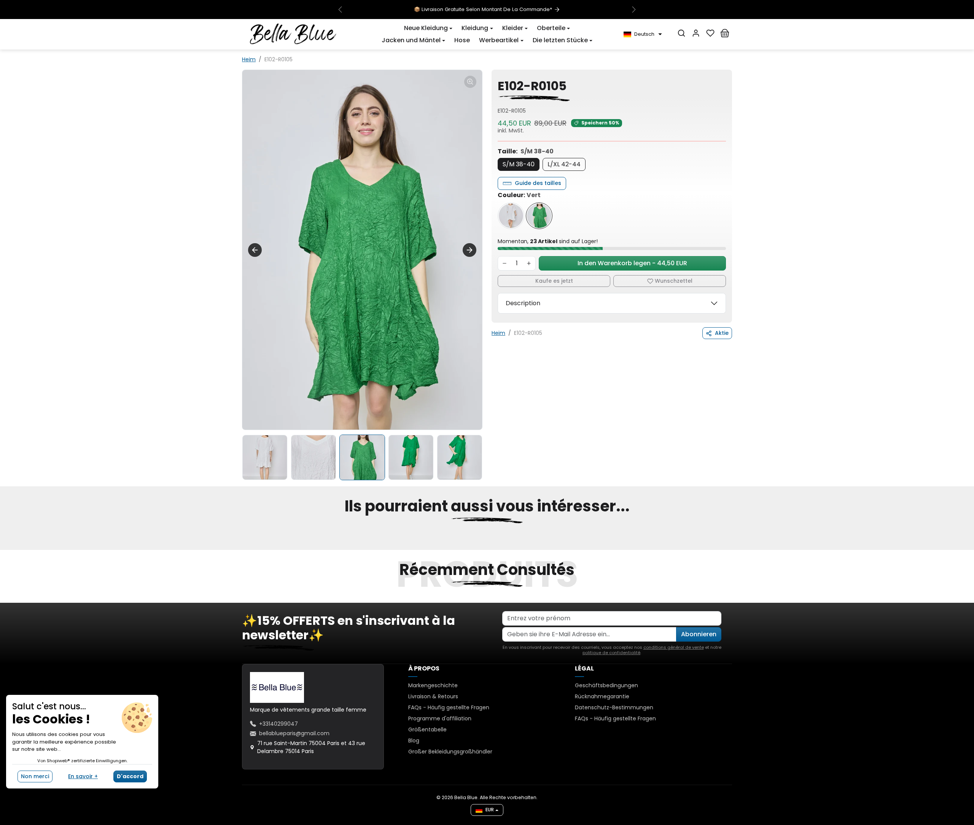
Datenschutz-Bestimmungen (614, 707)
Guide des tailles (538, 183)
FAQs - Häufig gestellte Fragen (448, 707)
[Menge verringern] (504, 263)
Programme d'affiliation (439, 718)
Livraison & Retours (433, 696)
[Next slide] (469, 250)
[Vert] (539, 215)
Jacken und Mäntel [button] (411, 40)
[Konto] (696, 33)
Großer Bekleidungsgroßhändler (450, 751)
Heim (249, 59)
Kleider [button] (512, 28)
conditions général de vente (673, 647)
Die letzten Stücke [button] (560, 40)
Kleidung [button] (475, 28)
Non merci (35, 776)
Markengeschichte (433, 685)
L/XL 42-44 (564, 164)
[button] (428, 28)
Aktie (722, 333)
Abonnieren (698, 634)
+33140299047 (278, 724)
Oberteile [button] (551, 28)
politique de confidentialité (611, 653)
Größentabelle (427, 729)
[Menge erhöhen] (529, 263)
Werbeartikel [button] (499, 40)
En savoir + (83, 776)
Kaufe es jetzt (554, 281)
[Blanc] (511, 215)
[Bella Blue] (293, 34)
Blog (413, 740)
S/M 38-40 (519, 164)
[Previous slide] (255, 250)
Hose (462, 40)
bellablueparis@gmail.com (294, 733)
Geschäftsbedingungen (606, 685)
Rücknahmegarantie (602, 696)
